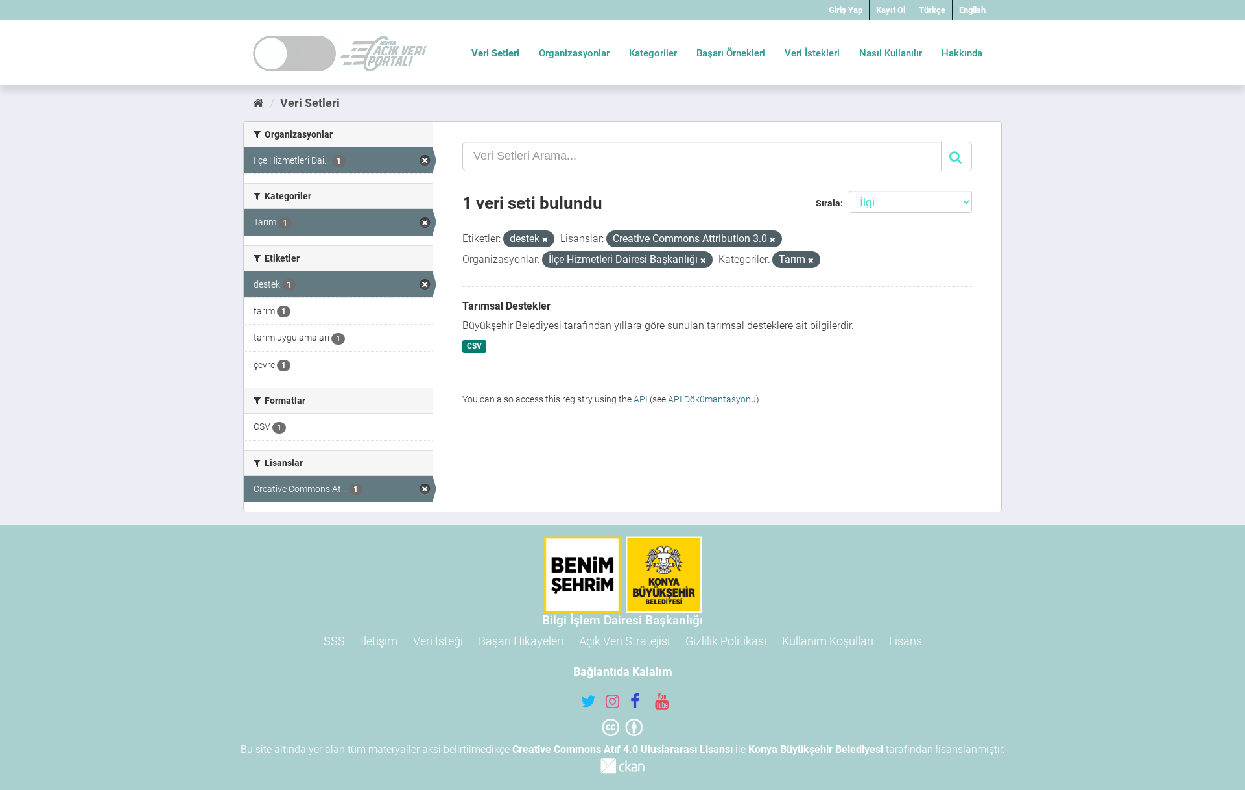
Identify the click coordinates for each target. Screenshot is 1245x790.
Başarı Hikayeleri (521, 641)
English (972, 10)
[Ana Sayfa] (258, 103)
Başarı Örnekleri (730, 53)
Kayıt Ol (890, 10)
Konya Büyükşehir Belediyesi (815, 749)
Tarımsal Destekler (506, 306)
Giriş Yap (845, 10)
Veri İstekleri (812, 53)
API (641, 399)
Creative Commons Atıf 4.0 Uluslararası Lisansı (622, 749)
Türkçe (932, 10)
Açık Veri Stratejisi (624, 641)
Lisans (905, 641)
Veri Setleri (495, 53)
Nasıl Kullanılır (890, 53)
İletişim (379, 641)
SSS (334, 641)
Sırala (828, 203)
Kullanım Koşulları (827, 641)
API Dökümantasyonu (712, 399)
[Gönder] (956, 156)
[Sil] (545, 240)
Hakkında (962, 53)
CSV (474, 346)
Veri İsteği (438, 641)
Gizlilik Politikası (725, 641)
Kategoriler (653, 53)
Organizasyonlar (574, 53)
